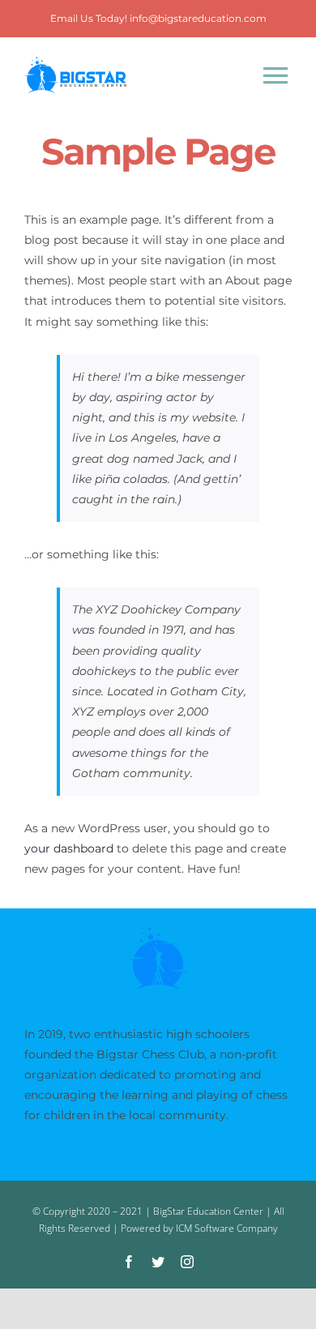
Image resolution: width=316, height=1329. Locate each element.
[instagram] (187, 1261)
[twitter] (158, 1261)
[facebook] (128, 1261)
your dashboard (68, 848)
